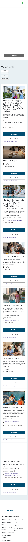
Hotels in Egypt (18, 525)
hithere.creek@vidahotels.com (12, 320)
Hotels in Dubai (5, 519)
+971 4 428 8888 (9, 322)
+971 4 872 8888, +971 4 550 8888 (13, 425)
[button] (5, 71)
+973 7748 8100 (9, 127)
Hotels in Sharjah (6, 540)
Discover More (14, 40)
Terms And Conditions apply (10, 141)
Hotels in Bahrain (18, 519)
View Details (14, 138)
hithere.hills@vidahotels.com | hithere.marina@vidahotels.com (12, 474)
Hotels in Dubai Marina (7, 532)
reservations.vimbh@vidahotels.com (13, 124)
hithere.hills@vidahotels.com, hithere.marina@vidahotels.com (12, 422)
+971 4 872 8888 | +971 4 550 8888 (13, 477)
